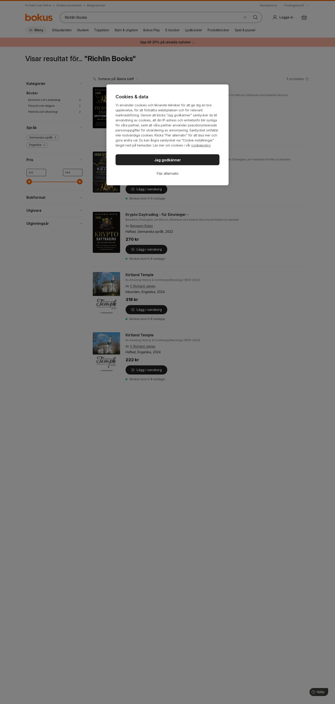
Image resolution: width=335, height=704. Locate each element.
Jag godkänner (167, 160)
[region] (167, 134)
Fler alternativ (168, 173)
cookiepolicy (201, 145)
